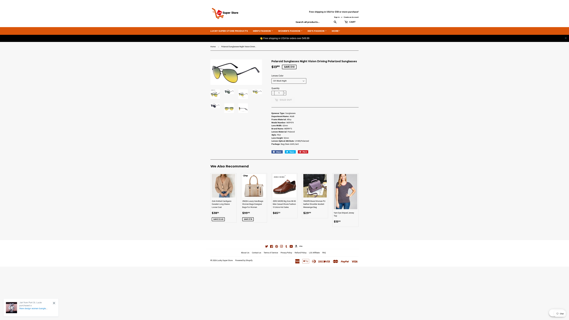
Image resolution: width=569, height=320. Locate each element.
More (335, 31)
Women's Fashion (289, 31)
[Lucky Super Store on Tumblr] (286, 247)
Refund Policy (300, 253)
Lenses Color (277, 76)
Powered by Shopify (243, 260)
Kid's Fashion (316, 31)
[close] (565, 38)
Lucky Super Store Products (229, 31)
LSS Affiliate (314, 253)
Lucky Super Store (225, 260)
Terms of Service (271, 253)
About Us (245, 253)
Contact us (256, 253)
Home (213, 46)
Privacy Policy (286, 253)
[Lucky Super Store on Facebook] (271, 247)
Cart (352, 22)
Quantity (275, 88)
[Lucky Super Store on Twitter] (266, 247)
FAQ (324, 253)
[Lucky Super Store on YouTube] (291, 247)
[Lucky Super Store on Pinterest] (276, 247)
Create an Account (351, 17)
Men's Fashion (262, 31)
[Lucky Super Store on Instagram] (281, 247)
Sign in (337, 17)
